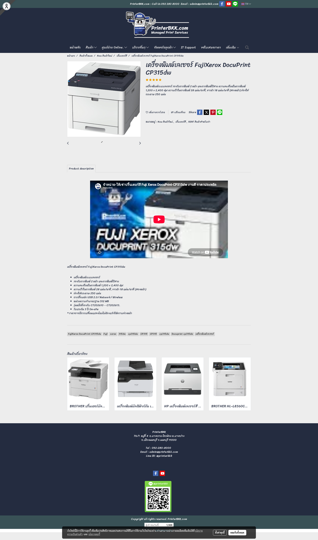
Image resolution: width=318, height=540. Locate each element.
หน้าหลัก (75, 47)
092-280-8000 (161, 447)
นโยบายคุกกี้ (94, 534)
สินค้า (90, 47)
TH (246, 4)
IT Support (188, 47)
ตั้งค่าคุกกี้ (220, 532)
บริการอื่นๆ (139, 47)
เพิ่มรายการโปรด (156, 112)
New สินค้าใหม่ (165, 122)
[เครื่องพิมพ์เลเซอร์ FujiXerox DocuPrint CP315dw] (104, 99)
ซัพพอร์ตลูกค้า (163, 47)
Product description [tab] (81, 168)
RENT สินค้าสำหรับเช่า (199, 122)
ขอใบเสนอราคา (211, 47)
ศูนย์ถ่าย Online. (113, 47)
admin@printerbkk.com (163, 451)
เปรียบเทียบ (179, 112)
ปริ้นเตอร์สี (180, 122)
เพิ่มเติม (231, 47)
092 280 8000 (170, 3)
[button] (247, 47)
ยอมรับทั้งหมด (237, 532)
